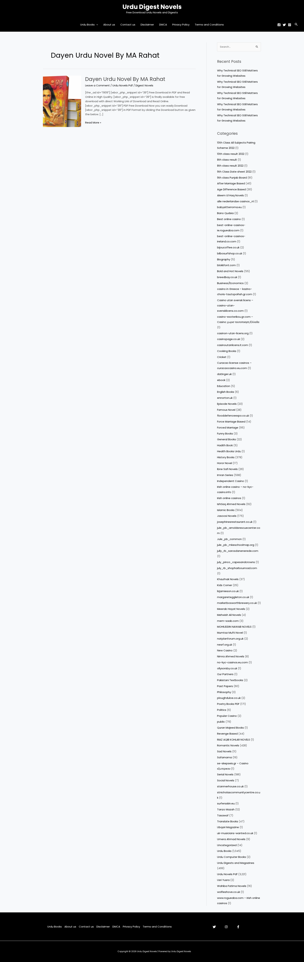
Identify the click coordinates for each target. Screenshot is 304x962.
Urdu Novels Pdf (122, 85)
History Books (226, 457)
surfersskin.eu (226, 803)
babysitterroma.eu (229, 207)
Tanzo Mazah (226, 809)
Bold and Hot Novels (230, 271)
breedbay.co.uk (227, 277)
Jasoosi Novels (226, 516)
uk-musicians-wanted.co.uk (235, 833)
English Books (225, 392)
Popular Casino (227, 716)
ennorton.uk (225, 398)
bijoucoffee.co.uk (228, 247)
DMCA (163, 24)
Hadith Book (225, 445)
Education (223, 386)
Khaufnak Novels (228, 579)
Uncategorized (227, 845)
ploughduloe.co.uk (229, 698)
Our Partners (225, 674)
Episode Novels (227, 404)
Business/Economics (230, 283)
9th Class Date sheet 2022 (234, 171)
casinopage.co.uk (228, 339)
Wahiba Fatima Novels (231, 886)
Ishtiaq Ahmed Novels (231, 504)
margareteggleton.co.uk (233, 597)
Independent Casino (230, 481)
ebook (221, 380)
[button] (96, 25)
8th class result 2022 (230, 165)
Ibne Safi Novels (227, 469)
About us (109, 24)
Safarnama (224, 757)
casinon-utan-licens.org (233, 333)
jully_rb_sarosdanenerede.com (237, 551)
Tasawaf (223, 815)
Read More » (93, 122)
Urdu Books (87, 24)
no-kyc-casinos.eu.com (232, 662)
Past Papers (225, 686)
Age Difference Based (231, 189)
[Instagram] (289, 24)
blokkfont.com (226, 265)
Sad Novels (224, 751)
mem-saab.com (228, 621)
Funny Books (225, 433)
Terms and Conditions (209, 24)
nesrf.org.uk (224, 644)
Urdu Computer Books (231, 857)
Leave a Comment (97, 85)
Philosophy (224, 692)
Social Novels (225, 780)
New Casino (225, 650)
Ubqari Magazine (228, 827)
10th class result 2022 (230, 154)
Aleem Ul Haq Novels (230, 195)
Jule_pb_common (229, 539)
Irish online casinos (229, 498)
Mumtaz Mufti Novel (230, 632)
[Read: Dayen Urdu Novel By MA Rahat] (62, 101)
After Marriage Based (231, 183)
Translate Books (227, 821)
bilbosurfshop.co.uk (229, 253)
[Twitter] (284, 24)
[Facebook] (279, 24)
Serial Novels (225, 774)
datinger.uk (224, 374)
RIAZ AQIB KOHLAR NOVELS (233, 739)
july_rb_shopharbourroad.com (237, 568)
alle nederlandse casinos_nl (235, 201)
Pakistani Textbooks (230, 680)
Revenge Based (227, 733)
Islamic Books (226, 510)
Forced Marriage (227, 427)
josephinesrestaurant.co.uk (234, 522)
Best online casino (229, 219)
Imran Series (225, 475)
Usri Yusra (223, 880)
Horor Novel (224, 463)
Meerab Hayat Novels (231, 609)
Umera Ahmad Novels (231, 839)
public (221, 721)
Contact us (127, 24)
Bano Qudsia (225, 213)
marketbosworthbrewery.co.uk (237, 603)
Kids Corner (224, 585)
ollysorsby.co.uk (227, 668)
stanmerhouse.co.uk (230, 786)
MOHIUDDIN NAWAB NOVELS (234, 626)
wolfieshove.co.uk (228, 892)
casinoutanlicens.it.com (232, 345)
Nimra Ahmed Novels (230, 656)
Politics (221, 710)
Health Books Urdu (229, 451)
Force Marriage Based (231, 421)
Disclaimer (147, 24)
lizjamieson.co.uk (228, 591)
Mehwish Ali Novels (229, 615)
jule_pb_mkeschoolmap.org (235, 545)
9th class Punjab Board (232, 177)
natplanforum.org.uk (230, 638)
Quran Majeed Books (230, 727)
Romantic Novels (228, 745)
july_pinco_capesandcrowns (236, 562)
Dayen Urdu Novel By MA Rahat (125, 79)
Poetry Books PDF (228, 704)
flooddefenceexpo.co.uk (233, 415)
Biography (223, 259)
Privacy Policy (180, 24)
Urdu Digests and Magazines (235, 863)
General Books (226, 439)
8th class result (227, 159)
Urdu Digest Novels (152, 6)
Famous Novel (226, 410)
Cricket (221, 357)
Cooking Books (226, 351)
